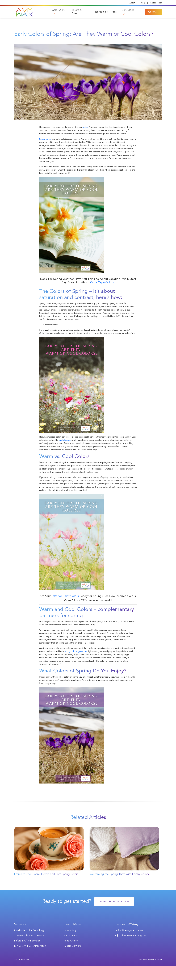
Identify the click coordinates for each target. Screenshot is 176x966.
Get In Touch (156, 3)
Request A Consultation (113, 901)
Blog (142, 3)
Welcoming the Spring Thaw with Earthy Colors (119, 874)
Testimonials (100, 12)
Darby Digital (156, 960)
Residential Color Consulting (29, 930)
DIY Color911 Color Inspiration (30, 946)
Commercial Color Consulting (29, 936)
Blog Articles (71, 941)
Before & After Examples (27, 941)
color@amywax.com (129, 930)
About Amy (70, 930)
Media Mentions (72, 946)
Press (115, 12)
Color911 (153, 12)
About (132, 3)
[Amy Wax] (24, 12)
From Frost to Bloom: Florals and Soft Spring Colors (46, 874)
